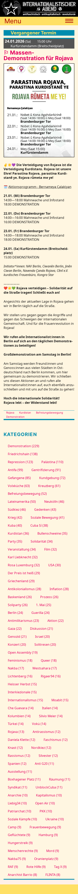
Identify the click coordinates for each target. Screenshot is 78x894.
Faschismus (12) (55, 740)
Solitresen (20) (45, 644)
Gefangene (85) (19, 478)
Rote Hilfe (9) (35, 867)
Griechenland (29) (21, 581)
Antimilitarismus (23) (23, 620)
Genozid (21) (17, 636)
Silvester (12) (48, 755)
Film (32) (50, 549)
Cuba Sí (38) (39, 525)
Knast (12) (15, 747)
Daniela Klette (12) (21, 740)
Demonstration (15, 416)
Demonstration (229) (23, 446)
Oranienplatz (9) (46, 859)
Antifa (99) (15, 470)
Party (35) (15, 541)
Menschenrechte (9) (23, 851)
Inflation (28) (59, 589)
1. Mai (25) (43, 605)
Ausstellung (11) (20, 771)
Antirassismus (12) (46, 732)
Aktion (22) (55, 620)
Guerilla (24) (40, 612)
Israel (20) (42, 636)
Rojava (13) (16, 732)
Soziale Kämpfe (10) (22, 819)
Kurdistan (25, 412)
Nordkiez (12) (41, 747)
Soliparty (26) (18, 605)
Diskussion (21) (41, 628)
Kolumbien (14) (19, 716)
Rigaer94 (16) (50, 676)
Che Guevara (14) (21, 708)
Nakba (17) (16, 668)
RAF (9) (13, 867)
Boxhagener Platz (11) (24, 779)
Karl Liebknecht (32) (23, 557)
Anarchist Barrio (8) (22, 874)
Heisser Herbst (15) (22, 684)
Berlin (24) (15, 612)
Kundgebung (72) (52, 478)
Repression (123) (20, 462)
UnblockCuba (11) (49, 787)
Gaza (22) (15, 628)
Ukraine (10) (54, 819)
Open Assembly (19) (23, 652)
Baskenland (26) (20, 597)
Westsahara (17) (44, 668)
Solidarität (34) (41, 541)
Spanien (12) (17, 763)
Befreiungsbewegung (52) (27, 493)
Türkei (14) (16, 724)
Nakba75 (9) (17, 859)
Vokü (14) (39, 724)
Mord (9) (52, 851)
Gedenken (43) (45, 509)
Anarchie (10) (18, 795)
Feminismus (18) (20, 660)
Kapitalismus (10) (49, 795)
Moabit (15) (59, 700)
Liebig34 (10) (17, 803)
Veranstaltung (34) (22, 549)
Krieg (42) (15, 517)
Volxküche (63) (19, 486)
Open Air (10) (45, 803)
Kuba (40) (15, 525)
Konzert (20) (17, 644)
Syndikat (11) (17, 787)
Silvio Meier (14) (50, 716)
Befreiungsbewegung (49, 412)
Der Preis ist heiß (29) (24, 573)
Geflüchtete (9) (19, 835)
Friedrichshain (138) (23, 454)
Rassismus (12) (19, 755)
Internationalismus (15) (25, 700)
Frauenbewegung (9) (45, 827)
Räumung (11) (59, 779)
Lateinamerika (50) (22, 501)
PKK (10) (46, 811)
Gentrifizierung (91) (46, 470)
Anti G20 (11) (44, 763)
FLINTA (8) (52, 874)
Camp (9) (14, 827)
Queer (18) (48, 660)
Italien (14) (50, 708)
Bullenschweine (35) (52, 533)
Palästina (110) (52, 462)
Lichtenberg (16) (20, 676)
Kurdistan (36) (18, 533)
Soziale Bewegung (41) (47, 517)
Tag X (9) (60, 867)
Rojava (10, 412)
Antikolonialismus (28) (24, 589)
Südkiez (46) (17, 509)
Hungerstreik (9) (20, 843)
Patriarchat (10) (19, 811)
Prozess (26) (49, 597)
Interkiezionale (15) (22, 692)
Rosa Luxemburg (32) (24, 565)
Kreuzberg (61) (49, 486)
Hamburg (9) (48, 835)
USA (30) (54, 565)
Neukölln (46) (54, 501)
